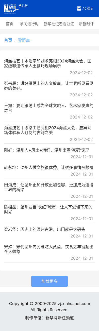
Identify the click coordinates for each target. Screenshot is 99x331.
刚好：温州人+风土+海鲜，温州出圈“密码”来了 (47, 150)
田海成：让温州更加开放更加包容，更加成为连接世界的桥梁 (48, 187)
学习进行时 (29, 23)
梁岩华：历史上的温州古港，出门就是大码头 (44, 229)
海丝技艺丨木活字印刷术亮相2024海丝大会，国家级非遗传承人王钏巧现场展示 (47, 63)
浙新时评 (86, 23)
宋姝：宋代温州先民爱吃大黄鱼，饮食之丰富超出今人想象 (48, 249)
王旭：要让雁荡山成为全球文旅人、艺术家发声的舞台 (48, 108)
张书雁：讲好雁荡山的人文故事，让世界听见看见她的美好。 (48, 86)
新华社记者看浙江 (59, 23)
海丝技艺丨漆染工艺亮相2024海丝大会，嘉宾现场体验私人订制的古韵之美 (47, 130)
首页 (9, 23)
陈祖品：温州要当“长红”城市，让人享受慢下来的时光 (48, 209)
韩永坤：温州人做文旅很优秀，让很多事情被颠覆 (48, 167)
